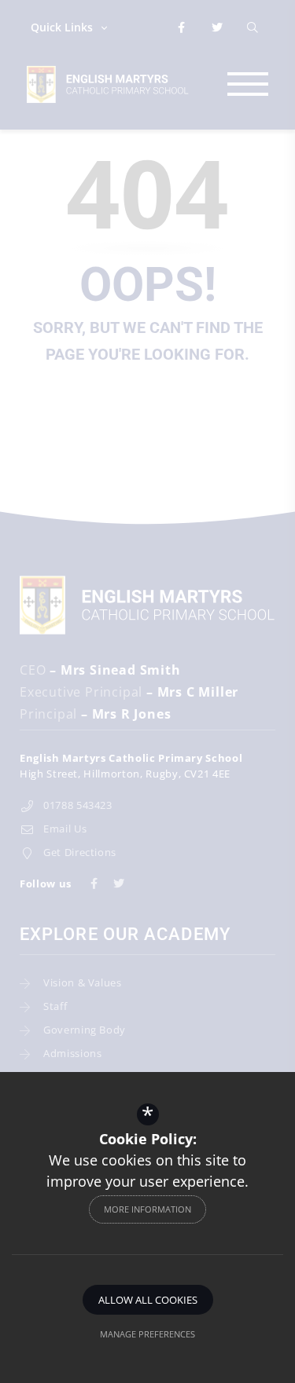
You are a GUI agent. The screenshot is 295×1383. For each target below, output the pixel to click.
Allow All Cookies (147, 1300)
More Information (147, 1209)
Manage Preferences (147, 1334)
